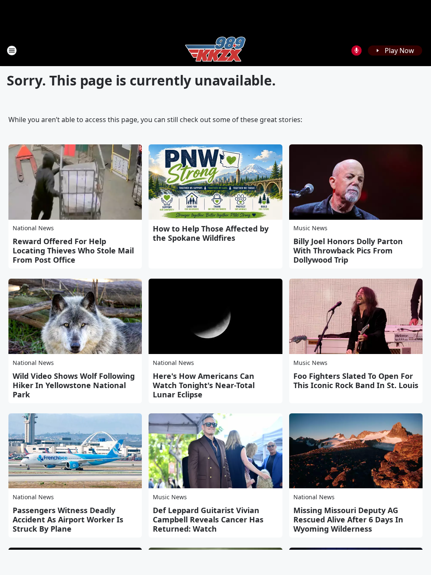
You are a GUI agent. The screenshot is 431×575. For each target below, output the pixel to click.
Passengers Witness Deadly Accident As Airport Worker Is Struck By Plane (68, 519)
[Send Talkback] (356, 50)
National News (33, 228)
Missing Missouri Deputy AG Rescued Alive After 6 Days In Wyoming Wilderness (348, 519)
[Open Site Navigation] (12, 50)
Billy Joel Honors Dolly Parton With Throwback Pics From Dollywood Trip (348, 250)
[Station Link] (215, 50)
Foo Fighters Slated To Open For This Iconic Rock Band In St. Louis (355, 380)
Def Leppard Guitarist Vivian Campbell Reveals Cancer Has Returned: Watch (208, 519)
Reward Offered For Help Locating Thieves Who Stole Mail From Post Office (73, 250)
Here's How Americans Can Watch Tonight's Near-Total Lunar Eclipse (204, 385)
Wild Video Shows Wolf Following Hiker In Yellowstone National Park (74, 385)
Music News (310, 228)
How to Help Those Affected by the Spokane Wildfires (211, 233)
